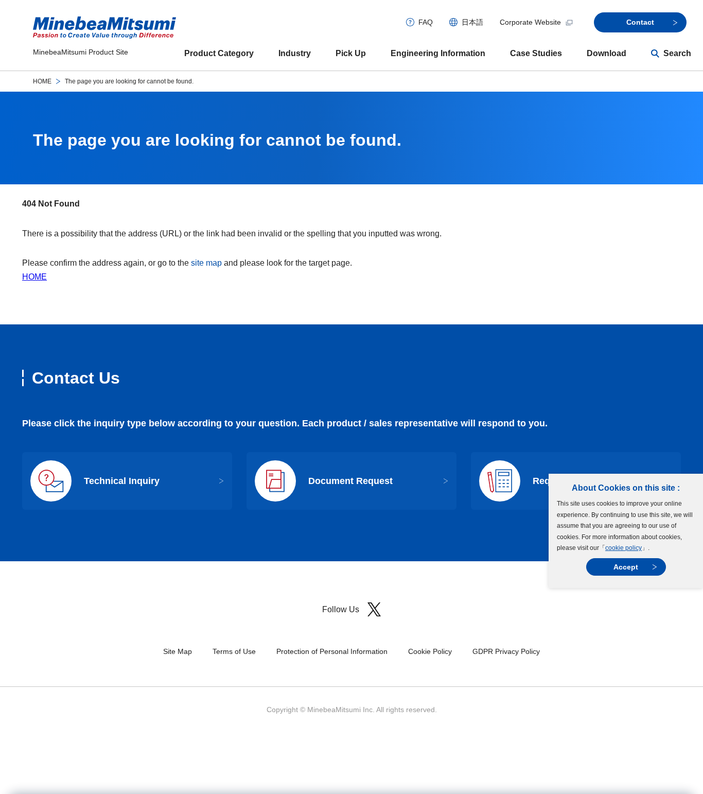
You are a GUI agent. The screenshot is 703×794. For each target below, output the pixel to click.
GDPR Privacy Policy (506, 651)
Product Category (219, 53)
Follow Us (340, 609)
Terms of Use (234, 651)
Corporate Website (530, 22)
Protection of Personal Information (332, 651)
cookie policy (623, 547)
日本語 (472, 22)
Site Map (177, 651)
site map (206, 262)
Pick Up (351, 53)
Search (677, 53)
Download (606, 53)
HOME (42, 81)
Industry (294, 53)
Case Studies (536, 53)
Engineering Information (438, 53)
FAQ (425, 22)
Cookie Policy (430, 651)
